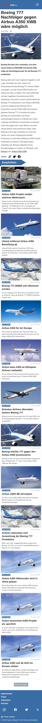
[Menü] (37, 4)
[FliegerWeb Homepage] (10, 5)
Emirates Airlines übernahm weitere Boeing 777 (20, 383)
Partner (4, 703)
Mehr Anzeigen (21, 684)
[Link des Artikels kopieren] (9, 156)
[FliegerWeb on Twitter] (26, 710)
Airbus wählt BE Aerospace (12, 468)
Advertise (5, 700)
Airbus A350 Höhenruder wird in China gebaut (20, 552)
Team (3, 697)
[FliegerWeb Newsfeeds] (38, 710)
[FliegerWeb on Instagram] (4, 710)
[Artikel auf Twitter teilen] (14, 156)
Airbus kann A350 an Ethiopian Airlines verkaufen (17, 342)
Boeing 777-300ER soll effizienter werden (18, 259)
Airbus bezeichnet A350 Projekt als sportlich (19, 594)
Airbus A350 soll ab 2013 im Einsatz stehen (19, 637)
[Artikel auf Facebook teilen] (19, 156)
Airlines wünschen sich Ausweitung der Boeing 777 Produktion (20, 508)
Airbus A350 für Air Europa (12, 302)
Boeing (4, 151)
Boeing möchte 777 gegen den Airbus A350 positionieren (19, 426)
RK (11, 31)
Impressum (6, 693)
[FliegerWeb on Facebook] (15, 710)
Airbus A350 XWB (19, 151)
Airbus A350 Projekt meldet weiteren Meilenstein (21, 168)
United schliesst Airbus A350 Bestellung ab (19, 215)
